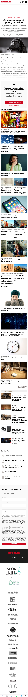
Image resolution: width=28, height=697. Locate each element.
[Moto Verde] (13, 619)
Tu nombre (4, 497)
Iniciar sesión (23, 2)
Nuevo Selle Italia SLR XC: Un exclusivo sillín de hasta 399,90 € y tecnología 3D (19, 398)
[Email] (25, 696)
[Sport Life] (13, 630)
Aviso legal (18, 560)
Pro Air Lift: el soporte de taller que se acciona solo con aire (19, 409)
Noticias (14, 394)
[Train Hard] (13, 668)
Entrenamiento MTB (14, 18)
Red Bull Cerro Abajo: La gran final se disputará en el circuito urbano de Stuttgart (19, 419)
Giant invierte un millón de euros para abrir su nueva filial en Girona (14, 466)
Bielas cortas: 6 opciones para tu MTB (14, 460)
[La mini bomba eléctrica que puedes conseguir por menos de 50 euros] (6, 429)
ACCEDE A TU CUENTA (14, 105)
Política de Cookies (12, 521)
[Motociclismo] (12, 624)
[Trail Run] (13, 644)
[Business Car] (13, 605)
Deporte (14, 415)
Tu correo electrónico (7, 502)
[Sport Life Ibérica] (14, 571)
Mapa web (24, 560)
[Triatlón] (12, 640)
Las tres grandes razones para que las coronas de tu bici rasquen (18, 441)
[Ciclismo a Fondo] (12, 653)
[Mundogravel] (13, 692)
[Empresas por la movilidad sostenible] (14, 582)
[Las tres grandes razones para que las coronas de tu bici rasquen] (6, 440)
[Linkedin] (11, 696)
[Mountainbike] (6, 2)
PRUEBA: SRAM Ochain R (11, 471)
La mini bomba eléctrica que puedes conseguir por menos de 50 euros (18, 431)
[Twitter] (7, 696)
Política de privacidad (11, 560)
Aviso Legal (16, 520)
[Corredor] (12, 636)
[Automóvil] (13, 615)
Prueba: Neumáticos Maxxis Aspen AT (14, 455)
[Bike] (13, 658)
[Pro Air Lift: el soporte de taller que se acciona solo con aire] (6, 407)
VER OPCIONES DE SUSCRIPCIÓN (14, 103)
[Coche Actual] (13, 599)
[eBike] (13, 675)
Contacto (4, 560)
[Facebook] (2, 696)
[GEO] (13, 686)
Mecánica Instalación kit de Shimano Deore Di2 (14, 477)
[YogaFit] (13, 648)
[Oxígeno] (13, 663)
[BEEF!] (13, 681)
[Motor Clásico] (13, 610)
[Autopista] (13, 593)
